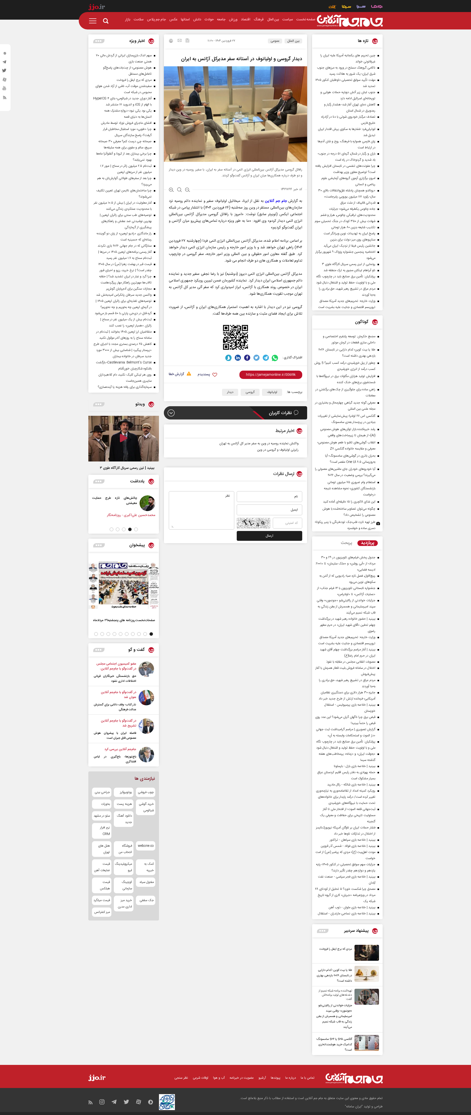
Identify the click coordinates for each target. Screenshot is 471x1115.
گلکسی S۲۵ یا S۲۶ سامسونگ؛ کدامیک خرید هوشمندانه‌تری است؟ (334, 1044)
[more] (322, 931)
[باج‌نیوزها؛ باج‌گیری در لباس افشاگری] (146, 755)
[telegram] (4, 63)
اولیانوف (272, 392)
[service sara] (361, 7)
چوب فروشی (146, 792)
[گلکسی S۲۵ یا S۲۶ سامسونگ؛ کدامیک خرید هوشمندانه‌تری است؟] (365, 1044)
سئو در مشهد (102, 816)
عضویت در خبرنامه (242, 1078)
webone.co (146, 846)
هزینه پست (124, 804)
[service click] (332, 7)
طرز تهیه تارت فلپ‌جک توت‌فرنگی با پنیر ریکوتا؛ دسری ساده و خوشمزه (345, 525)
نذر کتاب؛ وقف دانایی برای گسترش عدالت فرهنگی (115, 707)
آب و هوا (219, 1078)
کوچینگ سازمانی (127, 885)
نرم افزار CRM (105, 831)
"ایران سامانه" (354, 1106)
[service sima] (346, 7)
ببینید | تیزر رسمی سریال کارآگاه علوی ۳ (127, 468)
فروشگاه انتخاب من (125, 849)
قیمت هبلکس (105, 885)
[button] (136, 529)
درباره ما (290, 1078)
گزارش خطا (176, 374)
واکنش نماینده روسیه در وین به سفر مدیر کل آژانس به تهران (259, 443)
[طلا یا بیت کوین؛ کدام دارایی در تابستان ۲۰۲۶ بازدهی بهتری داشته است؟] (365, 975)
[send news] (179, 41)
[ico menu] (94, 21)
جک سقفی (147, 900)
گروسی (250, 392)
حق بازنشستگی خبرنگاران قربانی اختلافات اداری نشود (115, 678)
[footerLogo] (354, 1078)
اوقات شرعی (200, 1078)
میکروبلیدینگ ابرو (123, 867)
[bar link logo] (96, 7)
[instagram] (4, 54)
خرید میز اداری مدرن (125, 903)
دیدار (230, 392)
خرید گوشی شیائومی (146, 807)
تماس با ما (307, 1078)
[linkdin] (238, 358)
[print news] (171, 41)
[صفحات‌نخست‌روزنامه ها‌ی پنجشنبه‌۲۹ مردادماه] (123, 585)
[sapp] (4, 89)
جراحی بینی (102, 792)
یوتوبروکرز (126, 792)
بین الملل (293, 41)
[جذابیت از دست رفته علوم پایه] (90, 503)
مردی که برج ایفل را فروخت (335, 949)
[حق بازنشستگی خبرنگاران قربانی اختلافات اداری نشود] (146, 672)
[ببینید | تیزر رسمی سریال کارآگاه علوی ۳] (123, 438)
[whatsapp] (275, 358)
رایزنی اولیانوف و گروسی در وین (278, 450)
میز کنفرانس (102, 912)
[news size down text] (187, 190)
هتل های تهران (104, 849)
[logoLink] (350, 20)
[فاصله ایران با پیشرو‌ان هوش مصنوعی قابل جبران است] (146, 729)
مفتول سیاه (147, 882)
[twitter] (4, 72)
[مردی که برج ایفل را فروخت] (365, 953)
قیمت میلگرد (101, 900)
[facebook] (247, 358)
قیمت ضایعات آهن (102, 867)
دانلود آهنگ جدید (124, 819)
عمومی (275, 41)
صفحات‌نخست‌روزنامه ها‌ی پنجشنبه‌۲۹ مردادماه (124, 620)
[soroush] (228, 358)
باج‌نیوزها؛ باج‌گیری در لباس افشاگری (115, 759)
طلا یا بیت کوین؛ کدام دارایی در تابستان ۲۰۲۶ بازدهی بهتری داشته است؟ (334, 975)
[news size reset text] (179, 190)
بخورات (105, 804)
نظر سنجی (181, 1078)
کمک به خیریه (149, 867)
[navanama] (377, 7)
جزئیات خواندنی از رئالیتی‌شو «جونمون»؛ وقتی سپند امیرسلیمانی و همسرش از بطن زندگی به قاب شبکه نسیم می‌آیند (334, 1016)
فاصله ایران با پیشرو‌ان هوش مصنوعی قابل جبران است (115, 735)
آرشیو (262, 1078)
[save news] (187, 41)
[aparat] (4, 80)
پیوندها (275, 1078)
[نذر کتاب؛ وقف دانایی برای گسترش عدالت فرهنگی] (146, 701)
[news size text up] (171, 190)
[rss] (4, 98)
